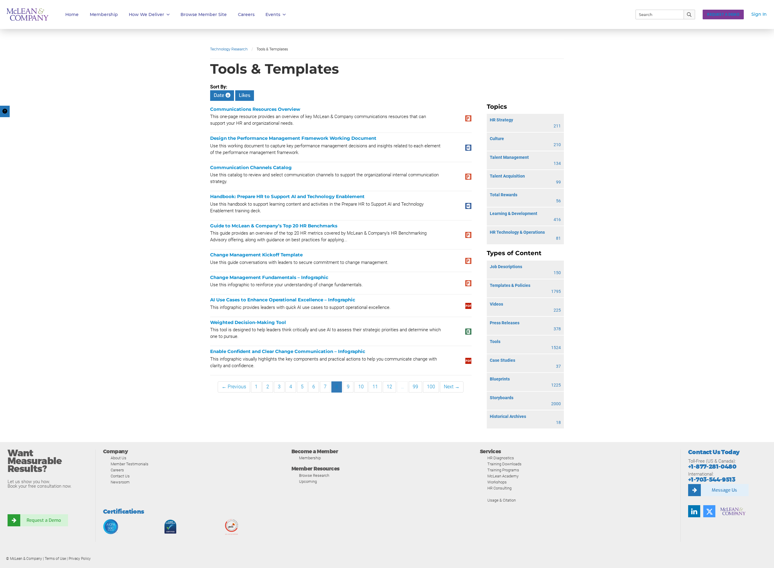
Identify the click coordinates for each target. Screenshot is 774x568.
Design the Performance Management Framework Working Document (293, 138)
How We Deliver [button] (146, 14)
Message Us (724, 490)
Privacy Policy (80, 559)
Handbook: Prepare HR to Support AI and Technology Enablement (287, 196)
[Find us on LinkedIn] (694, 511)
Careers (117, 470)
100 (431, 387)
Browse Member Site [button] (203, 14)
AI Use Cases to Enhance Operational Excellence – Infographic (282, 300)
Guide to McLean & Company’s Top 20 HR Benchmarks (273, 226)
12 (389, 387)
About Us (118, 458)
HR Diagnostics (500, 458)
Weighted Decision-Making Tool (248, 322)
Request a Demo (44, 520)
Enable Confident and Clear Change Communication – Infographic (287, 351)
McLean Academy (503, 476)
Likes (244, 95)
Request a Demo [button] (723, 14)
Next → (452, 387)
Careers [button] (246, 14)
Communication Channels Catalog (251, 167)
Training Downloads (504, 464)
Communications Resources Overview (255, 109)
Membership (104, 14)
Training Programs (503, 470)
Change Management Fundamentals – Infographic (269, 277)
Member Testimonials (129, 464)
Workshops (497, 482)
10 (361, 387)
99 (415, 387)
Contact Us (120, 476)
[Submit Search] (689, 14)
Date (220, 95)
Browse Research (314, 475)
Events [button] (272, 14)
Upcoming (308, 481)
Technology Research (229, 49)
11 (375, 387)
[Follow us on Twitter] (709, 511)
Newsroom (120, 482)
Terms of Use (55, 559)
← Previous (234, 387)
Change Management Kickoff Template (256, 255)
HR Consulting (499, 488)
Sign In (759, 14)
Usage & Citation (501, 500)
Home (72, 14)
